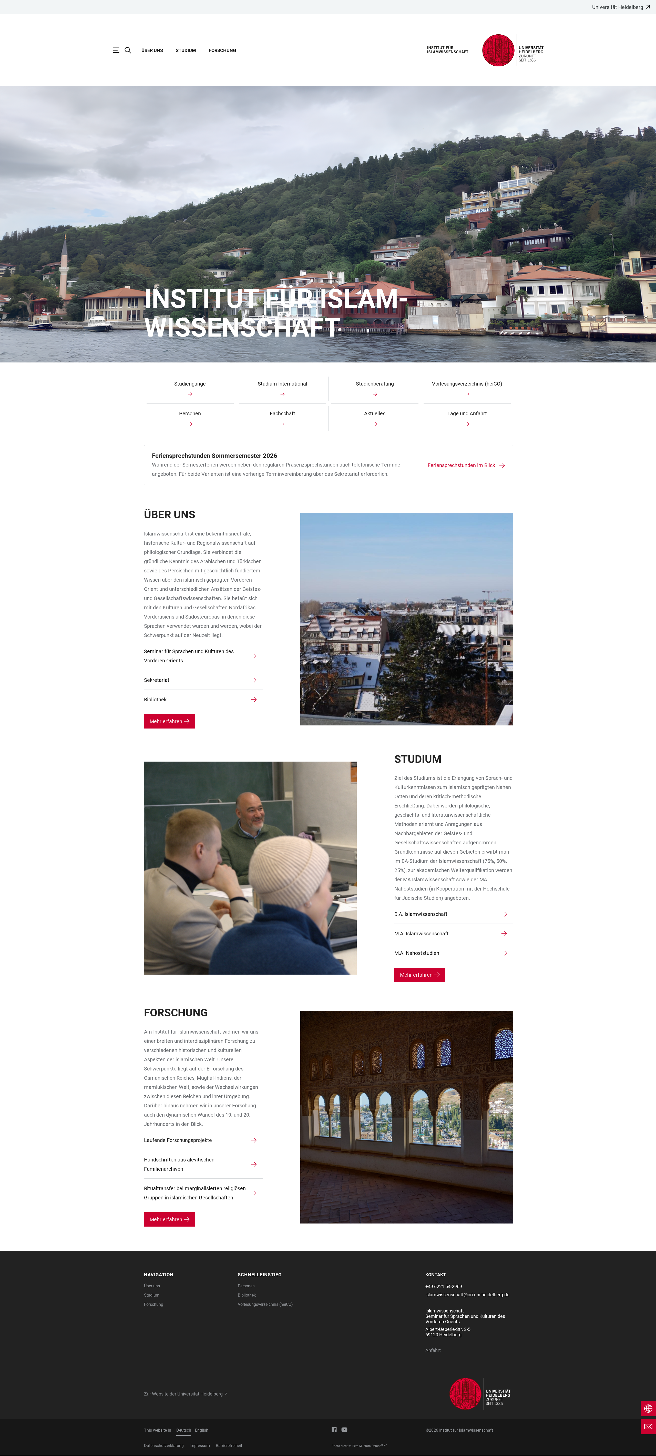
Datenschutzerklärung (164, 1445)
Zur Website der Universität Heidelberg (183, 1394)
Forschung (222, 50)
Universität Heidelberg (617, 7)
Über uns (152, 50)
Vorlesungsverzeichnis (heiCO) (265, 1304)
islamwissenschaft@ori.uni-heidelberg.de (467, 1294)
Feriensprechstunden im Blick (461, 465)
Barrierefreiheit (229, 1445)
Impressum (200, 1445)
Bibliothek (247, 1295)
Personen (246, 1285)
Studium (186, 50)
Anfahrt (433, 1350)
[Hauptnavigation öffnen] (119, 50)
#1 (381, 1445)
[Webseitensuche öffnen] (130, 50)
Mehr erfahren (166, 721)
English (201, 1430)
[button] (188, 1274)
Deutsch (183, 1430)
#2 (385, 1445)
